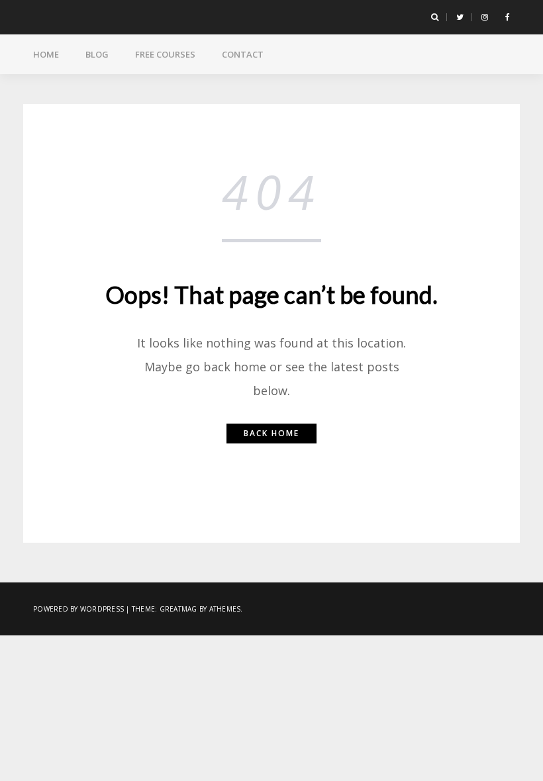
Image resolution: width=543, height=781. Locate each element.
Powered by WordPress (78, 609)
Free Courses (165, 54)
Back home (271, 433)
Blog (97, 54)
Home (46, 54)
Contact (243, 54)
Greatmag (178, 609)
